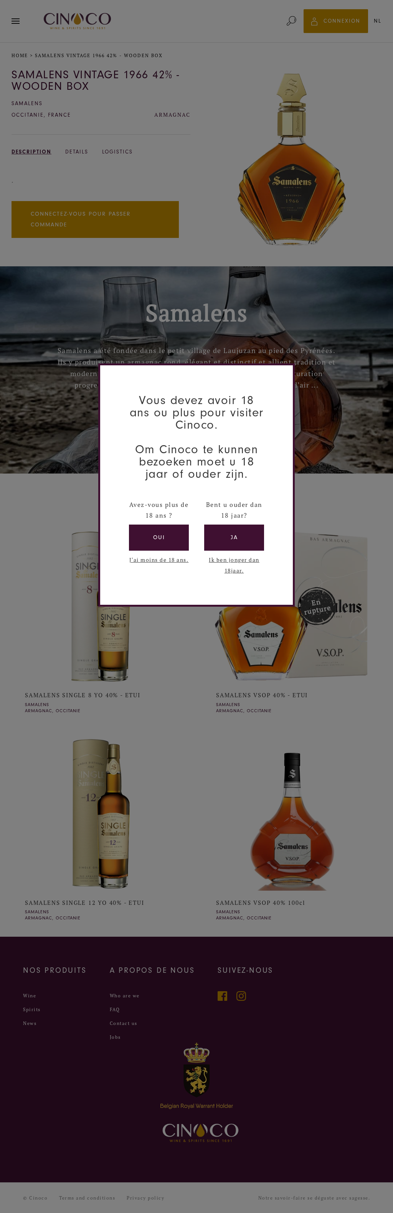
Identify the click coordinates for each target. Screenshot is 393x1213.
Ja (234, 537)
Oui (159, 537)
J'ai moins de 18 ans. (159, 559)
